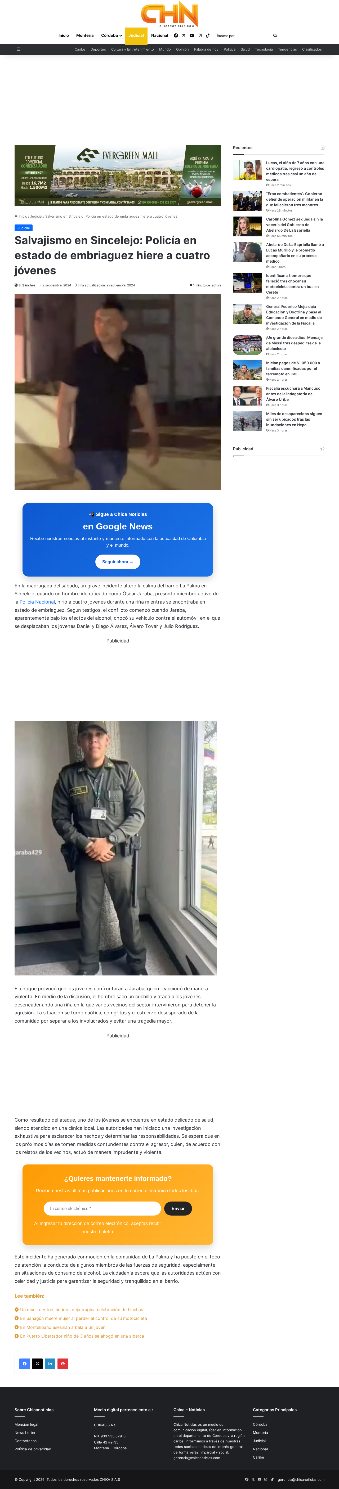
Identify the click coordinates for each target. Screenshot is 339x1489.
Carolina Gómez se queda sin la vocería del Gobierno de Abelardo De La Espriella (294, 224)
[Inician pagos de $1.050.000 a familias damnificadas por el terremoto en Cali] (247, 370)
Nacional (159, 35)
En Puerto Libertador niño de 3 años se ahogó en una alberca (81, 1336)
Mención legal (26, 1424)
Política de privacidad (33, 1449)
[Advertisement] (169, 100)
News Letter (25, 1432)
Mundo (165, 49)
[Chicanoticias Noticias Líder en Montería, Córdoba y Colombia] (169, 14)
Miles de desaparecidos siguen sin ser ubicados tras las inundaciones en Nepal (294, 419)
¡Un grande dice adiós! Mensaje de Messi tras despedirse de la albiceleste (294, 343)
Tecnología (264, 49)
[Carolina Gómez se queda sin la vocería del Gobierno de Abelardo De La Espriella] (247, 226)
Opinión (182, 49)
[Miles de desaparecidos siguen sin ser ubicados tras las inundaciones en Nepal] (247, 421)
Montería (85, 35)
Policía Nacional (37, 602)
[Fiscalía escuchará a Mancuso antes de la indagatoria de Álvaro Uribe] (247, 396)
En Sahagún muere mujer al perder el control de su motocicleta (83, 1318)
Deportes (98, 49)
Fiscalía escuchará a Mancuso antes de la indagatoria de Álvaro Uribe (293, 394)
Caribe (80, 49)
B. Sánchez (27, 285)
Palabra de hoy (206, 49)
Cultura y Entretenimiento (132, 49)
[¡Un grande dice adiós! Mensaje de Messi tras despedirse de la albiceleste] (247, 345)
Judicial (136, 35)
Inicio (64, 35)
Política (229, 49)
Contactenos (26, 1441)
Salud (245, 49)
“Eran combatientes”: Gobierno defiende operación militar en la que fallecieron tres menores (294, 199)
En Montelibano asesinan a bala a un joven (62, 1327)
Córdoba (109, 35)
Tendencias (287, 49)
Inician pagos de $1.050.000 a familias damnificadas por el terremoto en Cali (293, 368)
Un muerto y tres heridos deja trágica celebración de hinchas (81, 1309)
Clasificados (312, 49)
